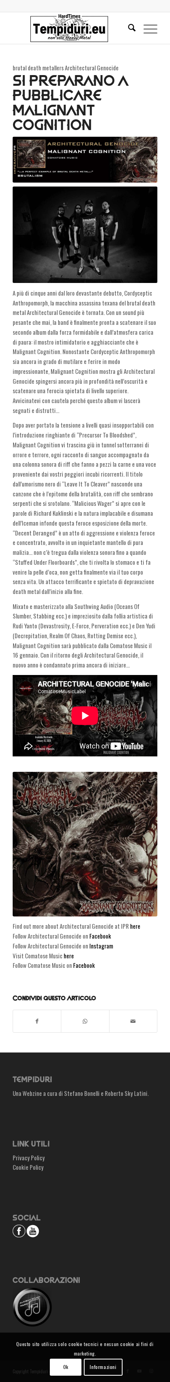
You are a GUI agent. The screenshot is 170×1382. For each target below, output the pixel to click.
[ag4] (85, 844)
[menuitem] (128, 28)
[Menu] (146, 28)
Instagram (101, 945)
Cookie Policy (28, 1167)
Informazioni (103, 1366)
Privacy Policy (29, 1157)
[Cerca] (128, 28)
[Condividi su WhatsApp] (85, 1021)
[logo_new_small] (70, 28)
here (135, 926)
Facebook (100, 935)
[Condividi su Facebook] (37, 1021)
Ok (65, 1366)
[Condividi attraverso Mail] (133, 1021)
